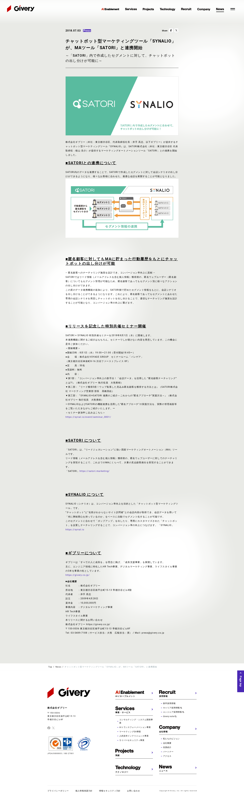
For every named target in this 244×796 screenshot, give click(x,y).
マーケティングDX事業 (130, 731)
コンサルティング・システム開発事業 (136, 721)
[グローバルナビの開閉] (232, 9)
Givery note (168, 716)
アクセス (167, 756)
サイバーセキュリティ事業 (131, 740)
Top (50, 667)
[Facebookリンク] (48, 728)
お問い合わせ (133, 791)
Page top (240, 681)
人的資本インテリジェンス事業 (134, 736)
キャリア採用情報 (171, 708)
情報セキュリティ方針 (109, 791)
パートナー (168, 752)
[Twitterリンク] (53, 728)
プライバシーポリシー (58, 791)
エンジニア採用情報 (172, 712)
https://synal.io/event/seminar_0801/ (88, 417)
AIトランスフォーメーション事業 (135, 727)
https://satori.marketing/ (94, 471)
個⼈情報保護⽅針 (83, 791)
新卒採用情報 (169, 703)
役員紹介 (167, 747)
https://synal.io (75, 529)
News (58, 667)
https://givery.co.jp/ (78, 575)
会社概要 (167, 743)
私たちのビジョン (171, 739)
